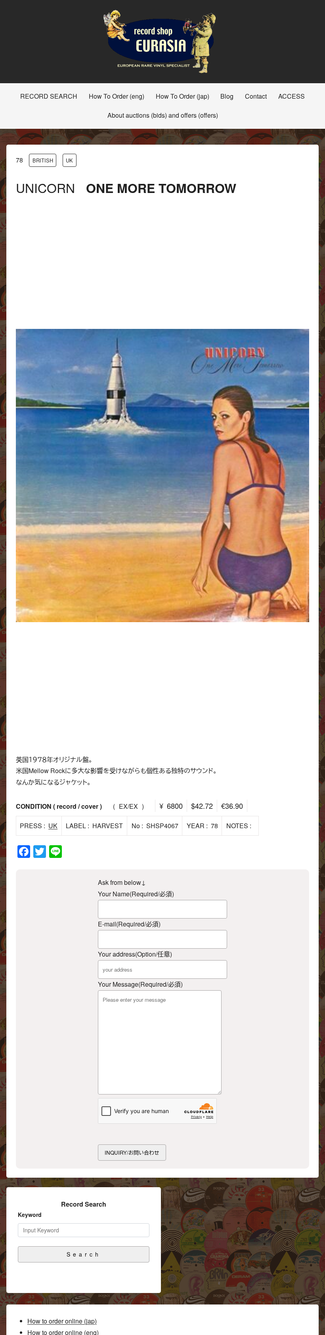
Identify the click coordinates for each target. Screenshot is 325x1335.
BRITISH (42, 160)
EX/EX (128, 806)
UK (69, 160)
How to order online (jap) (62, 1320)
